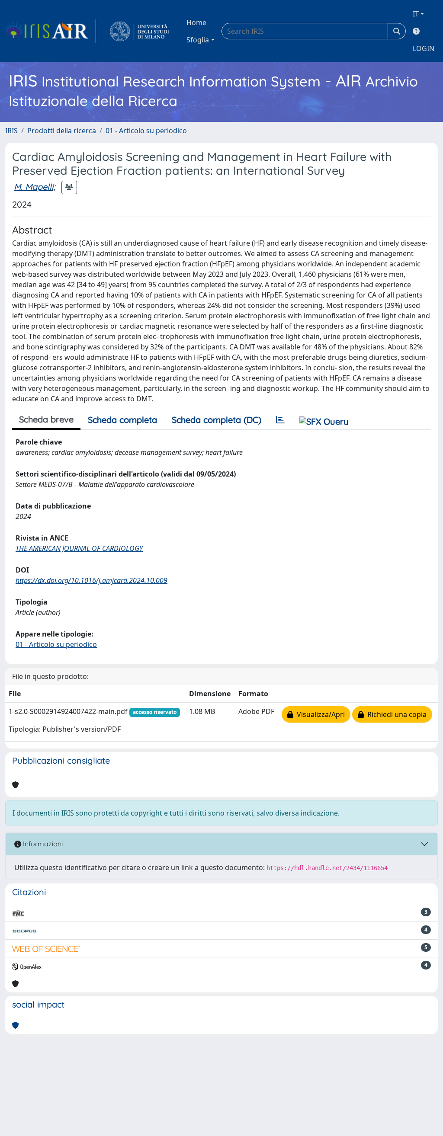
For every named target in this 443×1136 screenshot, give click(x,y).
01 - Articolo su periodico (146, 130)
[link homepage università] (139, 31)
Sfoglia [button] (197, 40)
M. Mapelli (33, 186)
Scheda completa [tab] (122, 419)
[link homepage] (50, 31)
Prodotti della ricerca (61, 130)
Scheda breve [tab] (46, 419)
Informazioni (42, 843)
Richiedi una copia (395, 714)
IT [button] (416, 14)
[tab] (280, 420)
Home (196, 22)
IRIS (11, 130)
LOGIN (423, 48)
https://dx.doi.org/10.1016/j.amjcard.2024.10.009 (91, 580)
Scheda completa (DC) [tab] (216, 419)
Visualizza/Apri (319, 714)
